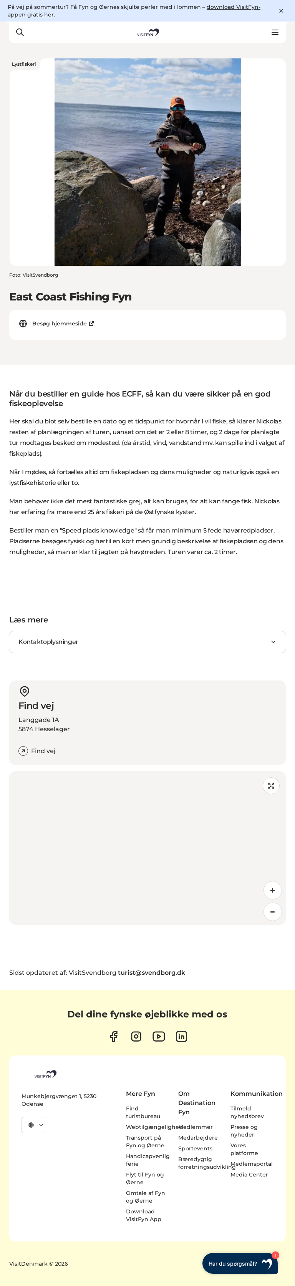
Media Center (249, 1174)
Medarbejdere (198, 1137)
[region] (147, 848)
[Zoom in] (273, 890)
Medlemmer (195, 1126)
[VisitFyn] (45, 1074)
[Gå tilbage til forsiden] (147, 32)
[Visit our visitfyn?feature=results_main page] (159, 1036)
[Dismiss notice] (281, 11)
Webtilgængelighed (154, 1126)
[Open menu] (275, 32)
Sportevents (195, 1148)
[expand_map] (271, 785)
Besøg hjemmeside (59, 323)
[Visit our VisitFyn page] (113, 1036)
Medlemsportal (251, 1163)
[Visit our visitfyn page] (136, 1036)
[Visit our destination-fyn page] (181, 1036)
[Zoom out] (273, 912)
